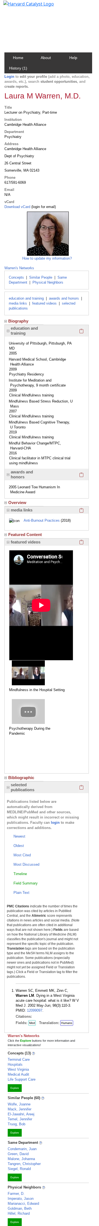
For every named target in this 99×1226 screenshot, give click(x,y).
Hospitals (15, 1064)
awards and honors (64, 298)
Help (73, 57)
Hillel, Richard (19, 1213)
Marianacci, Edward (23, 1203)
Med (32, 1023)
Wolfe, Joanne (19, 1104)
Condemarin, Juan (22, 1149)
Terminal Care (19, 1059)
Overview (17, 502)
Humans (66, 1023)
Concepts (16, 277)
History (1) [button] (18, 68)
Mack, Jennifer (19, 1109)
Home (18, 57)
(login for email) (43, 207)
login (55, 822)
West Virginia (18, 1069)
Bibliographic (21, 777)
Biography (18, 321)
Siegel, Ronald (19, 1169)
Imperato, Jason (21, 1198)
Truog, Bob (16, 1124)
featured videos (44, 303)
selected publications (22, 787)
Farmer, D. (16, 1194)
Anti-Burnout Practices (42, 520)
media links (18, 303)
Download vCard (17, 207)
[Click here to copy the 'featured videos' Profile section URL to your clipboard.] (81, 542)
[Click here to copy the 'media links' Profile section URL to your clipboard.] (81, 510)
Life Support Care (21, 1079)
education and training (26, 298)
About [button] (46, 57)
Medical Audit (18, 1074)
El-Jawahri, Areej (21, 1114)
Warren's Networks (19, 268)
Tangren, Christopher (24, 1164)
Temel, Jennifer (20, 1119)
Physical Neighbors (47, 282)
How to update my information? (47, 258)
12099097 (34, 1010)
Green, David (18, 1154)
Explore (14, 1088)
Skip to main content (23, 6)
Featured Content (25, 534)
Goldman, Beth (20, 1208)
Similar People (40, 277)
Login (9, 76)
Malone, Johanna (21, 1159)
